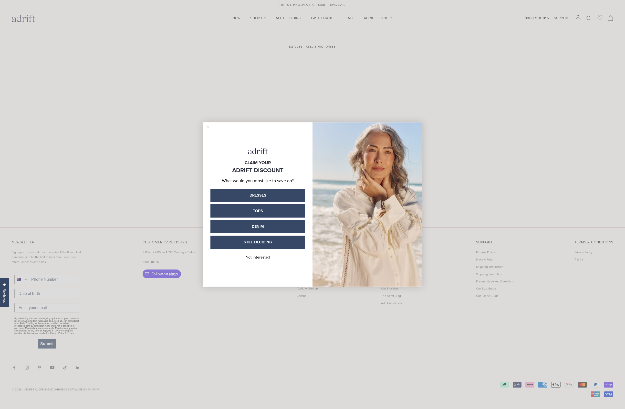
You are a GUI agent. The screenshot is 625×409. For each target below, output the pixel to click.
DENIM (258, 226)
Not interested (258, 257)
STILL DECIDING (258, 242)
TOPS (258, 211)
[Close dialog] (208, 127)
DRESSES (258, 195)
